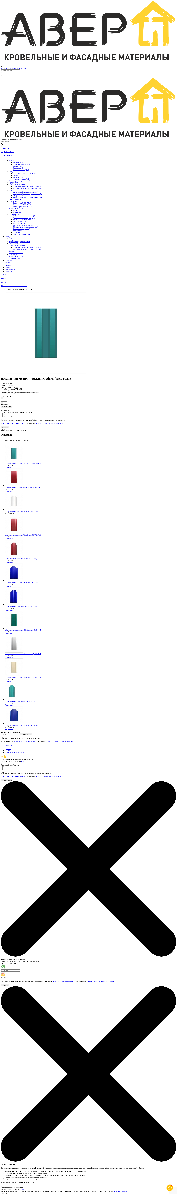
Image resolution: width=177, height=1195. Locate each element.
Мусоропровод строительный (19, 181)
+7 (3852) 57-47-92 (7, 68)
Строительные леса (16, 199)
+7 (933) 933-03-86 (20, 68)
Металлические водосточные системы (27, 186)
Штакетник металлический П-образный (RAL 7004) (23, 654)
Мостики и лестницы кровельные (26, 227)
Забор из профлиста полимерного (26, 192)
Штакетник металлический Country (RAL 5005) (21, 582)
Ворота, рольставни (16, 208)
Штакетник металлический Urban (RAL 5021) (21, 701)
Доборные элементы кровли (24, 216)
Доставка (8, 749)
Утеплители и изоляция (22, 234)
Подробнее (9, 467)
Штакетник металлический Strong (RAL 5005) (21, 606)
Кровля (12, 160)
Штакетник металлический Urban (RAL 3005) (21, 559)
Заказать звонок (7, 780)
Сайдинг (18, 175)
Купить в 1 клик (6, 406)
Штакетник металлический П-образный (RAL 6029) (23, 464)
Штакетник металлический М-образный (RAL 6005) (23, 630)
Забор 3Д (18, 196)
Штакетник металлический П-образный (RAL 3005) (23, 535)
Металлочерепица (21, 164)
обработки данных (120, 1191)
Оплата (7, 750)
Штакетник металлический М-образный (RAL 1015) (23, 677)
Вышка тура (13, 201)
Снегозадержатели (20, 221)
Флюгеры (18, 232)
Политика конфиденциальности (16, 752)
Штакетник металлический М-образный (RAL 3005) (23, 487)
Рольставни (18, 212)
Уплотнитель (18, 231)
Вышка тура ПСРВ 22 (22, 207)
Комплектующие (15, 214)
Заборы (12, 190)
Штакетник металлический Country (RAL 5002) (21, 725)
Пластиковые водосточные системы (27, 188)
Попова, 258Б (5, 148)
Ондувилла (18, 168)
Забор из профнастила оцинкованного (27, 194)
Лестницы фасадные (21, 229)
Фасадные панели (21, 179)
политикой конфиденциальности (13, 423)
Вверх (22, 1189)
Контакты (8, 745)
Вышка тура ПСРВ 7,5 (22, 203)
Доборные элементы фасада (24, 218)
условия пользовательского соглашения (49, 423)
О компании (9, 747)
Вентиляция (19, 223)
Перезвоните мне (26, 734)
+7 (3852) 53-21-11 (7, 152)
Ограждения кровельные (23, 225)
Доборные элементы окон (23, 219)
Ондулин (17, 166)
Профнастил (19, 162)
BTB (22, 761)
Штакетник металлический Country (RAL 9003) (21, 511)
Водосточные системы (17, 184)
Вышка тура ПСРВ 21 (22, 205)
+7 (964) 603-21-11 (7, 155)
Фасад (11, 172)
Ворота (17, 210)
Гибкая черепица (21, 170)
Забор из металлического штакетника (28, 197)
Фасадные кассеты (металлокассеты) (27, 173)
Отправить (5, 427)
